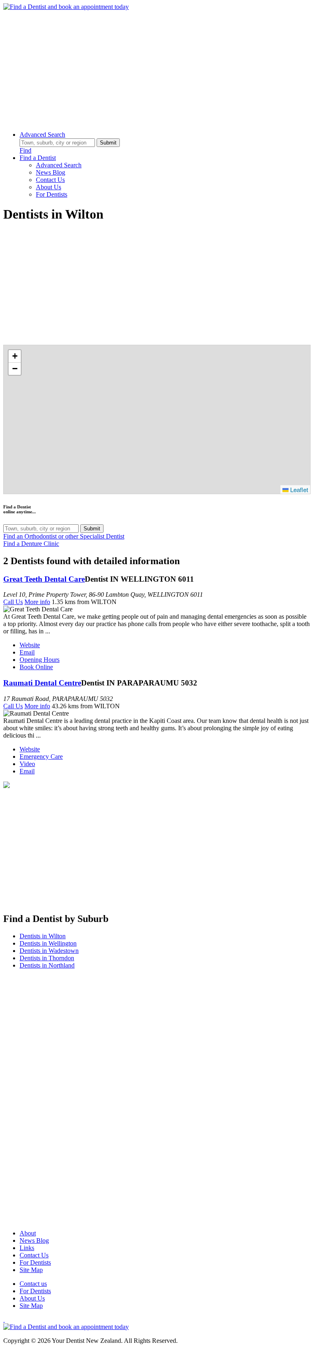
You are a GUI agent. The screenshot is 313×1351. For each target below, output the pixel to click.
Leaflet (298, 489)
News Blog (50, 172)
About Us (48, 187)
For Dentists (51, 194)
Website (30, 645)
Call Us (13, 601)
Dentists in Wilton (43, 936)
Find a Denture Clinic (31, 543)
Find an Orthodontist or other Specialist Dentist (63, 536)
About (28, 1233)
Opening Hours (40, 659)
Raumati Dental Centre (42, 683)
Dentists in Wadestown (49, 950)
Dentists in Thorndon (47, 958)
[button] (15, 356)
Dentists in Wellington (48, 943)
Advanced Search (42, 134)
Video (27, 763)
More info (37, 601)
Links (27, 1247)
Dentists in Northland (47, 965)
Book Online (36, 666)
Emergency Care (41, 756)
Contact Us (50, 179)
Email (27, 652)
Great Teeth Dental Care (44, 579)
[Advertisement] (156, 68)
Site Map (31, 1269)
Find (25, 150)
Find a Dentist (38, 157)
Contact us (33, 1283)
